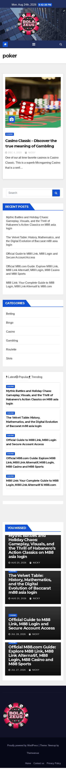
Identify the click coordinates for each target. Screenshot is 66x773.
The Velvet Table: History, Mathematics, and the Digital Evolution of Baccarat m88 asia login (33, 241)
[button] (61, 44)
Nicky (32, 152)
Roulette (11, 349)
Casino (9, 134)
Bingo (9, 322)
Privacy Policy (54, 763)
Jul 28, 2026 (18, 634)
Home (28, 763)
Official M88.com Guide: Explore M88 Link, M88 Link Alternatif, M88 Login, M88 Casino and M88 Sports (33, 270)
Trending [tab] (36, 377)
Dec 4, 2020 (15, 152)
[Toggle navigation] (33, 44)
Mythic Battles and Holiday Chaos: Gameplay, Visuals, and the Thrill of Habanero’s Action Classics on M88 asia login (31, 546)
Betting (10, 313)
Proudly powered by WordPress (23, 745)
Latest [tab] (11, 377)
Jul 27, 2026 (18, 670)
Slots (9, 358)
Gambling (12, 340)
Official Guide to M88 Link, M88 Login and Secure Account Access (31, 624)
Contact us (39, 763)
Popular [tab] (23, 377)
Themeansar (33, 753)
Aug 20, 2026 (18, 563)
